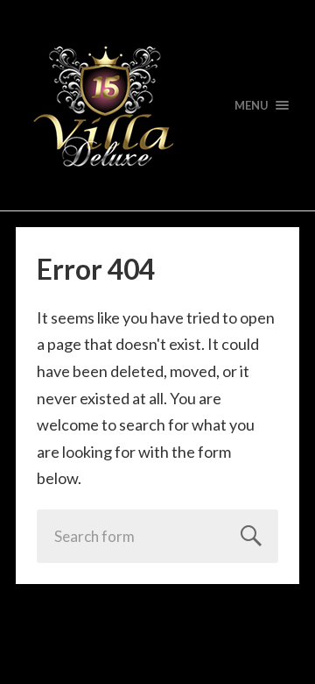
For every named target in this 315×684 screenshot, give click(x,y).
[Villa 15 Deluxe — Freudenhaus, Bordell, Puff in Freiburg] (157, 105)
